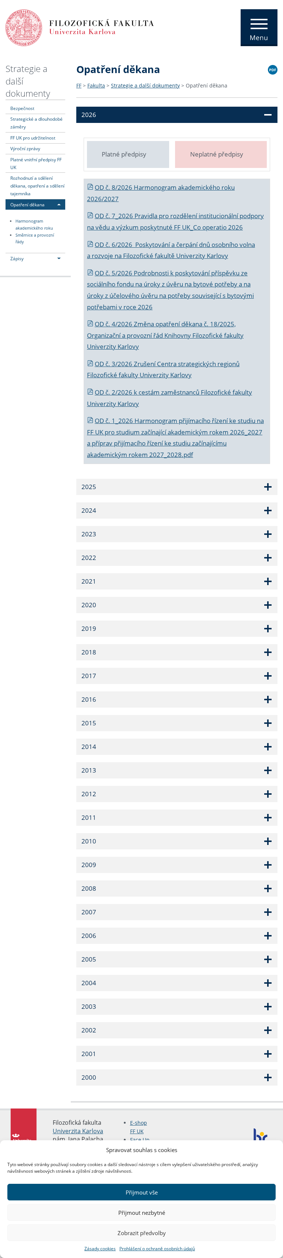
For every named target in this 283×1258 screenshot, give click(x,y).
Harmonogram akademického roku (34, 225)
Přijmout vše (142, 1192)
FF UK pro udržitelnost (32, 138)
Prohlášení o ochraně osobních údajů (157, 1248)
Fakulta (96, 85)
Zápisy (17, 258)
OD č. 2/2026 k (117, 392)
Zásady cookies (100, 1248)
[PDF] (272, 69)
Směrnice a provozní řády (34, 239)
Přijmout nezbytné (141, 1212)
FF (78, 85)
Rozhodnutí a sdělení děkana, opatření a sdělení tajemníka (37, 185)
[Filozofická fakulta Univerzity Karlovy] (80, 27)
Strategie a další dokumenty (145, 85)
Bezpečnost (22, 108)
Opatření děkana (27, 204)
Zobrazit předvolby (142, 1233)
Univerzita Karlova (78, 1131)
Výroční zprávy (25, 148)
